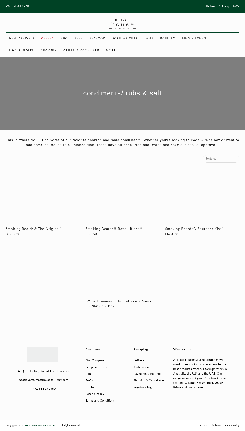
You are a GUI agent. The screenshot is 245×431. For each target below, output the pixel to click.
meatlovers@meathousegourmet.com (43, 379)
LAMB (149, 38)
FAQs (236, 6)
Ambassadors (142, 367)
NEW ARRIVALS (21, 38)
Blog (88, 373)
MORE (111, 50)
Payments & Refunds (147, 373)
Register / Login (143, 387)
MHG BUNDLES (21, 50)
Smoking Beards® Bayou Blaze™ (114, 229)
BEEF (78, 38)
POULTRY (167, 38)
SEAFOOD (98, 38)
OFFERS (47, 38)
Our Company (95, 360)
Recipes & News (96, 367)
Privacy (203, 425)
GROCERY (49, 50)
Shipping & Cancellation (149, 380)
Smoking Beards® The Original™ (34, 229)
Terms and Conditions (100, 400)
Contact (91, 387)
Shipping (224, 6)
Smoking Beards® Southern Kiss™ (195, 229)
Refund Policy (95, 393)
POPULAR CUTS (125, 38)
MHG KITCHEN (194, 38)
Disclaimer (216, 425)
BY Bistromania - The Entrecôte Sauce (119, 301)
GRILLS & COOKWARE (81, 50)
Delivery (211, 6)
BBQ (64, 38)
